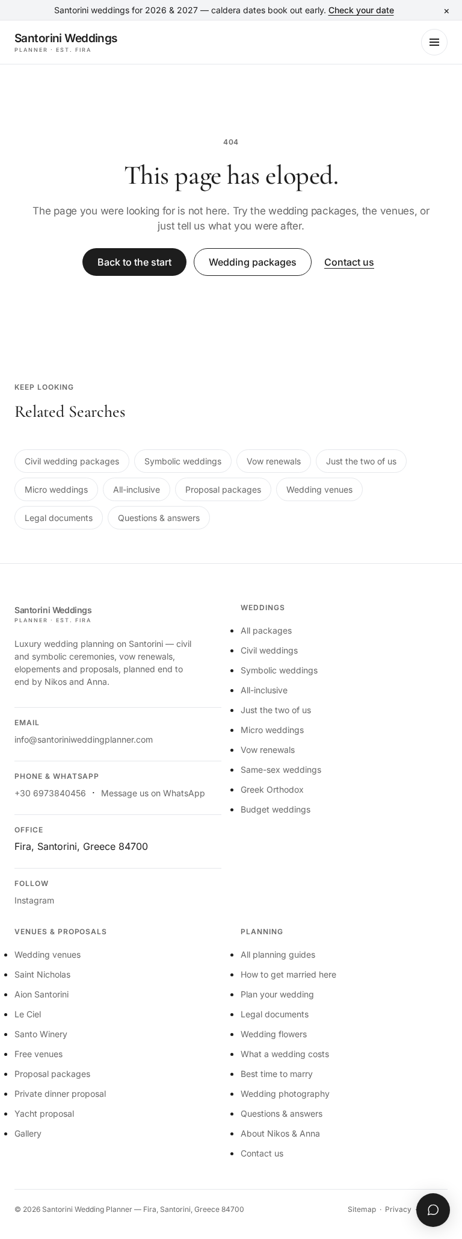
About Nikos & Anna (280, 1133)
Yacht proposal (44, 1113)
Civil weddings (269, 650)
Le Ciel (27, 1014)
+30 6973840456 (50, 793)
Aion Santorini (41, 994)
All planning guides (278, 954)
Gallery (28, 1133)
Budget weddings (275, 809)
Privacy (398, 1209)
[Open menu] (434, 42)
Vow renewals (274, 461)
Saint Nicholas (42, 974)
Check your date (361, 10)
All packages (266, 630)
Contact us (349, 262)
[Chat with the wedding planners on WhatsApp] (433, 1210)
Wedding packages (253, 262)
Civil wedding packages (72, 461)
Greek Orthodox (272, 789)
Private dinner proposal (60, 1093)
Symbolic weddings (182, 461)
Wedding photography (285, 1093)
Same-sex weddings (281, 769)
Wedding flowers (274, 1034)
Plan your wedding (277, 994)
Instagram (34, 900)
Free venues (38, 1054)
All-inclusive (136, 489)
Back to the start (134, 262)
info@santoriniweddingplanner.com (83, 739)
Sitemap (362, 1209)
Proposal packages (223, 489)
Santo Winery (40, 1034)
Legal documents (59, 518)
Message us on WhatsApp (153, 793)
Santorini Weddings (65, 42)
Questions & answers (159, 518)
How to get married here (288, 974)
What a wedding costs (285, 1054)
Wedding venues (319, 489)
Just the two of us (361, 461)
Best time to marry (277, 1074)
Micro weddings (56, 489)
